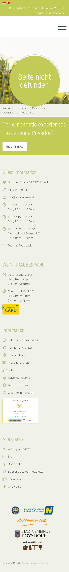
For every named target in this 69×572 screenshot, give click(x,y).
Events (12, 456)
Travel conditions (19, 377)
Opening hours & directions (47, 13)
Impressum (34, 563)
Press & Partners (18, 362)
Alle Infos (28, 420)
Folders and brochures (23, 340)
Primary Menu (62, 28)
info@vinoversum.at (25, 8)
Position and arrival (20, 347)
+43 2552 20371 (54, 8)
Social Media (16, 479)
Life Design (23, 563)
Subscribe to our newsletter (26, 471)
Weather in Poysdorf (21, 393)
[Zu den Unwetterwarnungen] (20, 409)
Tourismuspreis (18, 385)
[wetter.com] (15, 421)
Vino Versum (16, 486)
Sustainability (16, 355)
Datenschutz (47, 563)
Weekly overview (19, 449)
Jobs (11, 370)
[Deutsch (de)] (4, 3)
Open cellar (15, 464)
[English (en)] (8, 3)
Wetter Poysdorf (20, 400)
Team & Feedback (20, 245)
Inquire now (14, 146)
